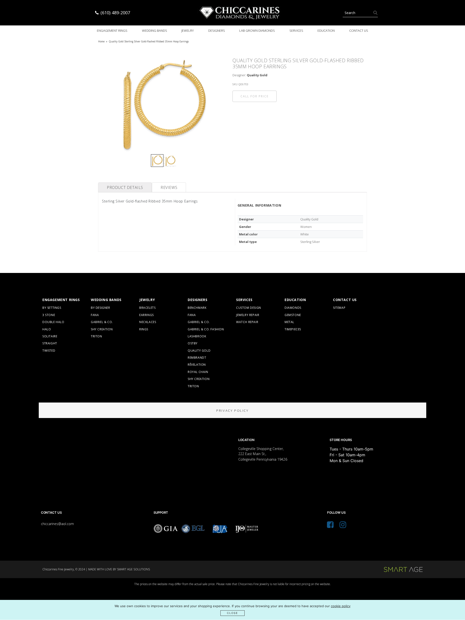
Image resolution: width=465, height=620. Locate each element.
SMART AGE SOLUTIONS (133, 569)
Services (296, 30)
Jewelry (187, 30)
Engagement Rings (112, 30)
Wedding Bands (154, 30)
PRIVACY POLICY (232, 410)
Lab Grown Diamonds (257, 30)
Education (326, 30)
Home (101, 41)
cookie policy (340, 606)
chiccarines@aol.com (57, 523)
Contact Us (358, 30)
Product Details (125, 187)
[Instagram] (343, 526)
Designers (216, 30)
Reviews (169, 187)
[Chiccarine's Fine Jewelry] (239, 13)
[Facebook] (330, 526)
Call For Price (254, 96)
